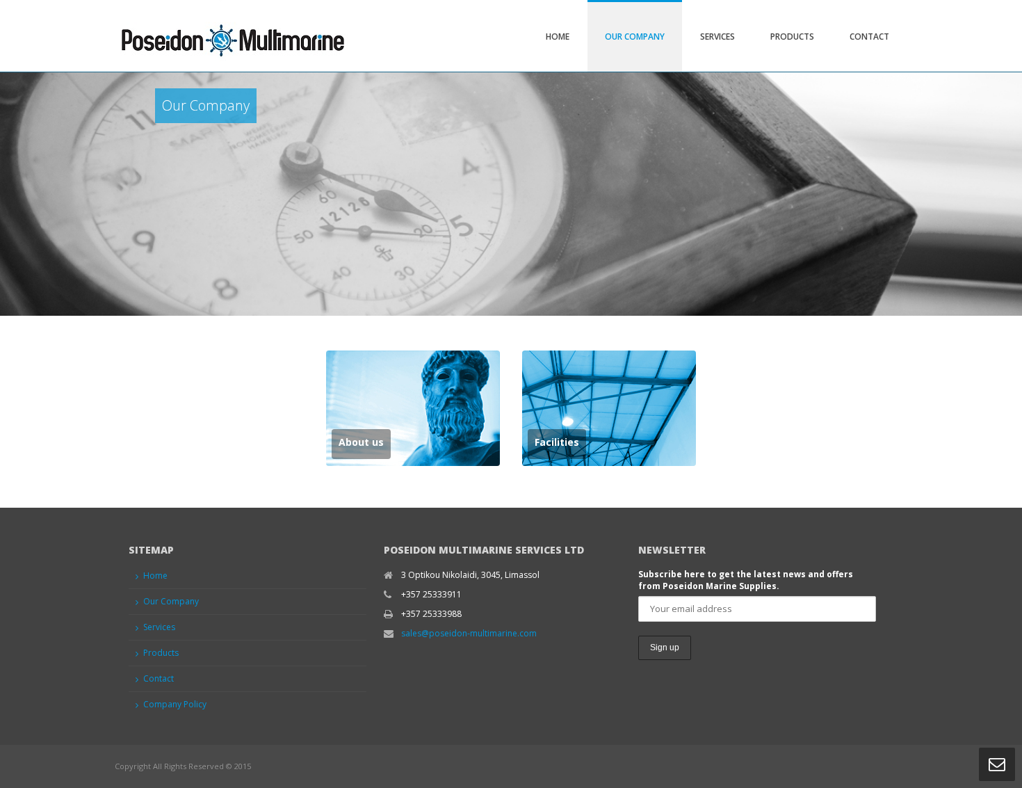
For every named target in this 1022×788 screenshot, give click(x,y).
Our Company (635, 36)
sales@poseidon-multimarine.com (469, 633)
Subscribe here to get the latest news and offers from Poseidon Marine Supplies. (745, 580)
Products (792, 36)
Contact (869, 36)
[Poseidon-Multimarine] (231, 36)
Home (557, 36)
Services (717, 36)
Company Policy (174, 704)
